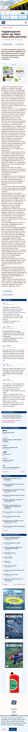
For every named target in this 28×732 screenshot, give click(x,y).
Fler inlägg (5, 584)
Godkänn (12, 729)
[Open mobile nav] (26, 23)
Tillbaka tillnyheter (7, 27)
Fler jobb (23, 471)
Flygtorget (14, 709)
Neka (4, 729)
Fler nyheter (5, 530)
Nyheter (14, 712)
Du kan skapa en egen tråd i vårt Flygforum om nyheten (12, 421)
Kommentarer (20, 44)
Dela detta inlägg (8, 44)
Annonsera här (6, 471)
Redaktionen (20, 39)
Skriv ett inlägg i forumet (19, 584)
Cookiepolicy (20, 724)
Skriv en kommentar (7, 294)
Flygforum (14, 715)
